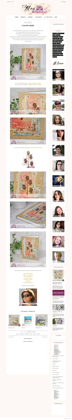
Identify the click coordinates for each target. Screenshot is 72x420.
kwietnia (56, 394)
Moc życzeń (54, 370)
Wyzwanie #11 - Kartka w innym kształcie (58, 298)
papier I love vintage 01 (28, 273)
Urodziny (61, 36)
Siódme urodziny (55, 368)
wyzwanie (54, 33)
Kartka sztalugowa (59, 48)
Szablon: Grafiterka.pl (67, 418)
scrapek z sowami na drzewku (36, 147)
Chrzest (58, 43)
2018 (55, 347)
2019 (55, 346)
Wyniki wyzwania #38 (57, 312)
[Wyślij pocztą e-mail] (21, 332)
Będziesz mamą (55, 366)
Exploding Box (55, 36)
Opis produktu (38, 17)
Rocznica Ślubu (56, 53)
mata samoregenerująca (28, 282)
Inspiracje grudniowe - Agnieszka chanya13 (57, 283)
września (56, 353)
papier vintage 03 (28, 83)
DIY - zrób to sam (48, 17)
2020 (55, 344)
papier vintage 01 (37, 83)
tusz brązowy (28, 281)
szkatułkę (18, 38)
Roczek (61, 53)
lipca (55, 390)
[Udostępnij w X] (24, 332)
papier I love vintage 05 (28, 276)
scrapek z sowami (28, 278)
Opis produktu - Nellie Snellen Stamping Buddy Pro (57, 377)
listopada (56, 350)
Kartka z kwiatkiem (55, 372)
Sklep (56, 17)
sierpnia (56, 354)
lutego (55, 396)
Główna (16, 17)
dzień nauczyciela (56, 55)
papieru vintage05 (37, 84)
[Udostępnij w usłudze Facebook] (26, 332)
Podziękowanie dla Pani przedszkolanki (56, 361)
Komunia (54, 43)
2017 (55, 348)
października (57, 351)
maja (55, 392)
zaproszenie (60, 50)
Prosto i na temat (55, 374)
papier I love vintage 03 (28, 275)
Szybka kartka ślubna (56, 385)
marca (55, 395)
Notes (54, 48)
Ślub (61, 38)
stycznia (56, 397)
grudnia (56, 349)
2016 (55, 398)
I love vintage (41, 38)
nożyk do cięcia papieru (28, 279)
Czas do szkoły (55, 358)
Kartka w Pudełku (56, 38)
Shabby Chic (55, 50)
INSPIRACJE (23, 17)
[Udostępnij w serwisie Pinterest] (27, 332)
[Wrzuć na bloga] (23, 332)
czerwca (56, 391)
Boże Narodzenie (61, 33)
